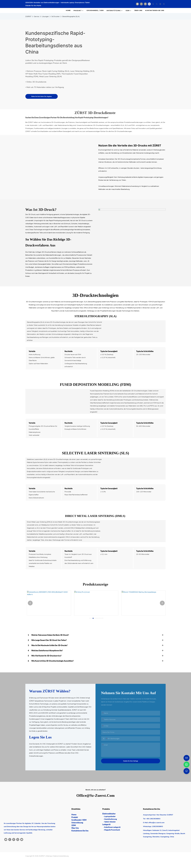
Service (36, 16)
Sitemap (49, 856)
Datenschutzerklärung (61, 856)
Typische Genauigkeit (108, 351)
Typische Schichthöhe (144, 351)
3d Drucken (55, 16)
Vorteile (32, 351)
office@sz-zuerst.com (95, 795)
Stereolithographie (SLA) (71, 16)
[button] (91, 618)
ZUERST (28, 16)
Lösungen (45, 16)
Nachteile (69, 351)
